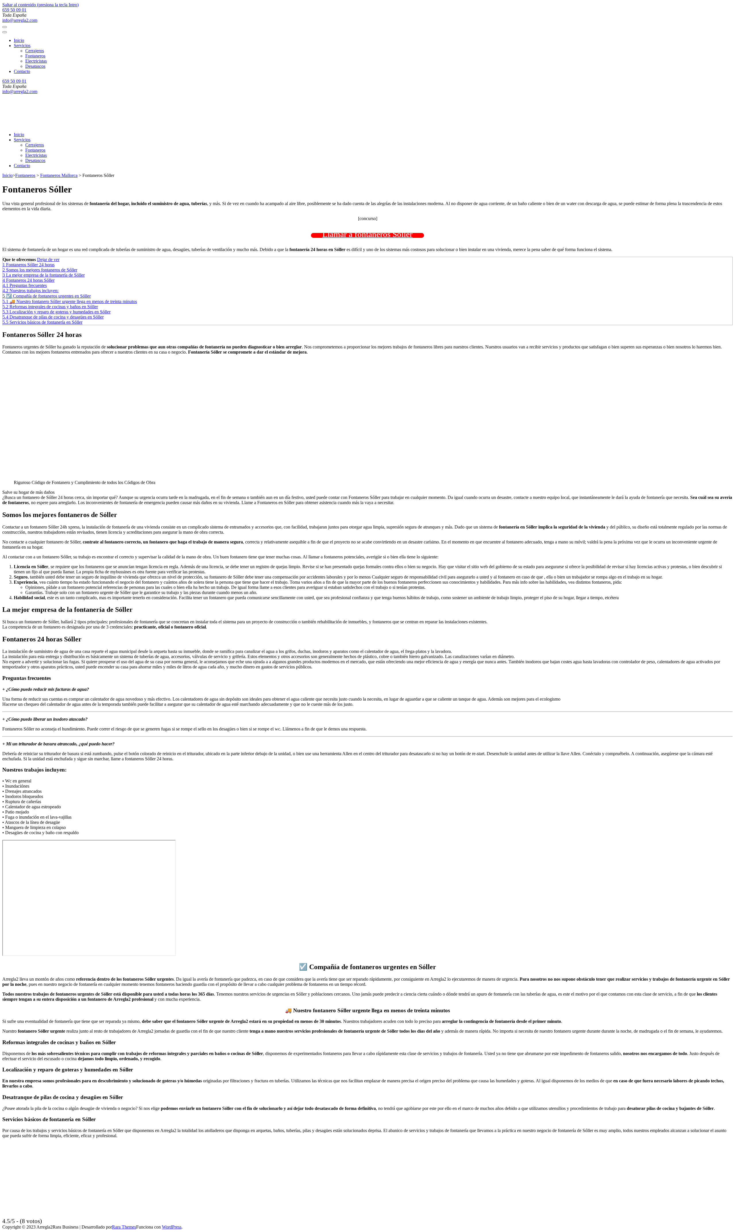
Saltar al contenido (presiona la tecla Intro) (40, 4)
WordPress (171, 1227)
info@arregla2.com (19, 20)
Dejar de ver (48, 259)
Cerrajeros (34, 50)
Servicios (22, 45)
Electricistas (36, 61)
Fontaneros (35, 55)
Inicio (19, 40)
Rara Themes (124, 1227)
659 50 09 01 (14, 9)
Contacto (22, 71)
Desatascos (35, 66)
